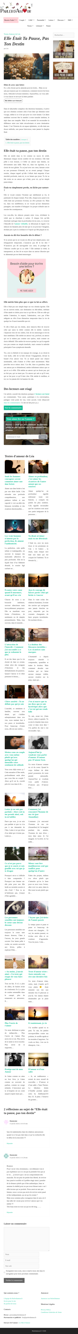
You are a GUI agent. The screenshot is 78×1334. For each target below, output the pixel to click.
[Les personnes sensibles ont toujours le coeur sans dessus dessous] (15, 913)
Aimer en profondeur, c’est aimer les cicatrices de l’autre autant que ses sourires (38, 481)
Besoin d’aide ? (9, 20)
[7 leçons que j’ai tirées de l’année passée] (38, 913)
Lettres (51, 20)
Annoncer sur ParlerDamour (50, 1298)
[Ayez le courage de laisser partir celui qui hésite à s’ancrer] (38, 585)
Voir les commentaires (13, 408)
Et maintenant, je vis (37, 1023)
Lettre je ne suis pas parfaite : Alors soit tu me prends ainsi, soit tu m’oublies (15, 813)
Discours (61, 20)
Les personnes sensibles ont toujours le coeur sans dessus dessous (14, 921)
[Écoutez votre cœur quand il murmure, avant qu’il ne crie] (15, 585)
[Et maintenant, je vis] (38, 1019)
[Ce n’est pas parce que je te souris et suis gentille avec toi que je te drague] (15, 859)
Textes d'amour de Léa (12, 34)
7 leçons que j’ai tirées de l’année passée (38, 918)
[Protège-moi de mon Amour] (15, 1065)
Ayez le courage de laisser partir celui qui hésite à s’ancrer (38, 592)
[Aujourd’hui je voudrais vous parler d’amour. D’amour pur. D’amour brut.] (38, 748)
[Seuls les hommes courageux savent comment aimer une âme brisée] (15, 472)
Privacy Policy (46, 1310)
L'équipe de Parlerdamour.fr (13, 1298)
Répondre (10, 1143)
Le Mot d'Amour (24, 1323)
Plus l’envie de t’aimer (11, 1024)
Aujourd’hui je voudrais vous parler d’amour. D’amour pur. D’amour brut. (37, 756)
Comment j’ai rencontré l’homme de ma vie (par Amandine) (38, 813)
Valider (43, 437)
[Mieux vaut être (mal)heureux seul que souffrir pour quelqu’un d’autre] (38, 859)
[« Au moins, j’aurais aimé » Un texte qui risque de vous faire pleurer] (15, 967)
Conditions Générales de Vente (51, 1312)
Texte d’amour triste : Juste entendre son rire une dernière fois (38, 974)
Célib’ (31, 20)
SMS (69, 20)
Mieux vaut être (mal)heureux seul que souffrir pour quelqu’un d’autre (38, 867)
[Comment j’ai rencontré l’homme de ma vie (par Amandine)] (38, 805)
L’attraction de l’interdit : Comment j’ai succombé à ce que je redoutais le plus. (14, 649)
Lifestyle (39, 26)
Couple (21, 20)
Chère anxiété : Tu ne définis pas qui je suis (14, 702)
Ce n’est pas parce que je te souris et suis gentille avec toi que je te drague (15, 867)
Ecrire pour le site (10, 1301)
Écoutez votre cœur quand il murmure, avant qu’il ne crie (13, 592)
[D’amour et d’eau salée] (38, 1065)
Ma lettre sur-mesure (13, 101)
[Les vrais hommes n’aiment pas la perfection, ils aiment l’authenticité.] (15, 531)
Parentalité (40, 20)
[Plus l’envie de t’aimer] (15, 1019)
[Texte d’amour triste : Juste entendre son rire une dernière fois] (38, 967)
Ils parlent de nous (10, 1304)
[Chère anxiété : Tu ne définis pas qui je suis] (15, 697)
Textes (29, 26)
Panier (48, 26)
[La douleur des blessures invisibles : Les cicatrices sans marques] (38, 640)
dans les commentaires (12, 403)
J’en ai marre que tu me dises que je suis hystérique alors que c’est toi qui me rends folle (38, 706)
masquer (24, 139)
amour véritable (21, 224)
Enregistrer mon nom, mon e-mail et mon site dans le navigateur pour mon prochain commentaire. (25, 1272)
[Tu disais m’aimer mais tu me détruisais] (38, 531)
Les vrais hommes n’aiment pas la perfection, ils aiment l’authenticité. (14, 540)
